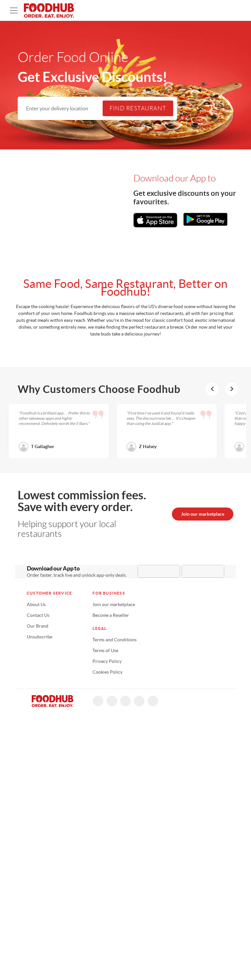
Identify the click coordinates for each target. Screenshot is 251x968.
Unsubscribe (39, 636)
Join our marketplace (202, 514)
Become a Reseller (110, 615)
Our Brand (37, 626)
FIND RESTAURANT (137, 108)
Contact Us (38, 615)
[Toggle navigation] (13, 10)
